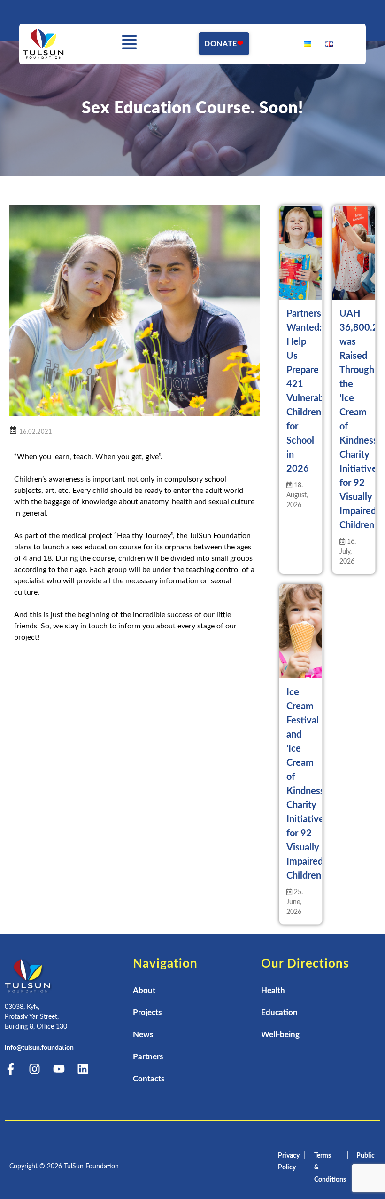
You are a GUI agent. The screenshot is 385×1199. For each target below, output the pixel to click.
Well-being (280, 1035)
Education (279, 1012)
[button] (130, 44)
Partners (148, 1057)
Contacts (148, 1079)
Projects (147, 1012)
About (144, 990)
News (143, 1035)
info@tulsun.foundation (39, 1048)
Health (273, 990)
